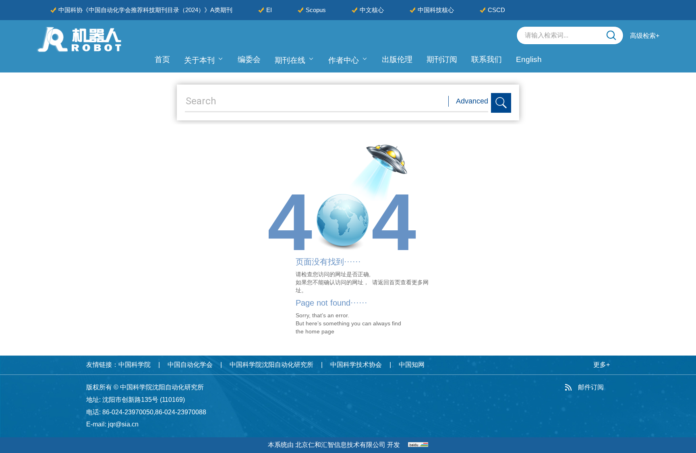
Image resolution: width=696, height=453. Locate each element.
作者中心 (343, 60)
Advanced (472, 101)
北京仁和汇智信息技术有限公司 (340, 444)
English (529, 59)
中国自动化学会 (190, 364)
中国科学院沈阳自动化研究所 (271, 364)
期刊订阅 (442, 59)
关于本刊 (199, 60)
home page (319, 331)
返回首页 (389, 282)
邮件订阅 (591, 387)
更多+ (601, 364)
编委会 (249, 59)
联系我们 (486, 59)
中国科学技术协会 (356, 364)
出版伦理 (397, 59)
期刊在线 (290, 60)
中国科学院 (134, 364)
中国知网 (412, 364)
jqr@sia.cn (123, 424)
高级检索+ (644, 35)
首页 (162, 59)
